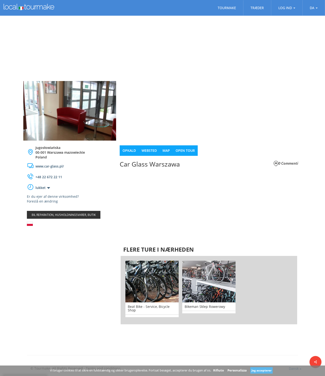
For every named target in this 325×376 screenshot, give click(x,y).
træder (257, 7)
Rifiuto (218, 370)
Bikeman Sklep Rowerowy (205, 306)
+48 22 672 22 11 (48, 177)
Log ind (285, 7)
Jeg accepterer (261, 370)
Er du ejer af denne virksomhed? (53, 196)
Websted (149, 150)
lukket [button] (40, 187)
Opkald (129, 150)
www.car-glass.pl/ (49, 166)
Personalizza (237, 370)
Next (304, 290)
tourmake (227, 7)
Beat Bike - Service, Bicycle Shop (149, 308)
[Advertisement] (70, 267)
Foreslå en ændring (42, 201)
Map (166, 150)
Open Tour (185, 150)
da (312, 7)
